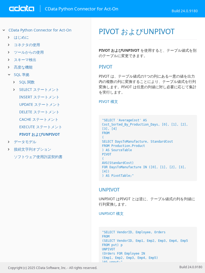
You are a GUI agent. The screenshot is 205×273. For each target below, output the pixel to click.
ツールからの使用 (29, 52)
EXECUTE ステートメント (40, 126)
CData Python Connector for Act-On (40, 30)
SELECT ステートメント (39, 89)
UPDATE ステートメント (39, 104)
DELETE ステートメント (39, 111)
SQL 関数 (27, 82)
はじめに (21, 37)
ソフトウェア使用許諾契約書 (38, 156)
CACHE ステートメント (38, 119)
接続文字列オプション (32, 149)
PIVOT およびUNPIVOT (39, 134)
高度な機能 (23, 67)
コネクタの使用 (27, 44)
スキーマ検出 (25, 59)
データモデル (25, 141)
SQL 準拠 (21, 74)
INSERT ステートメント (39, 96)
